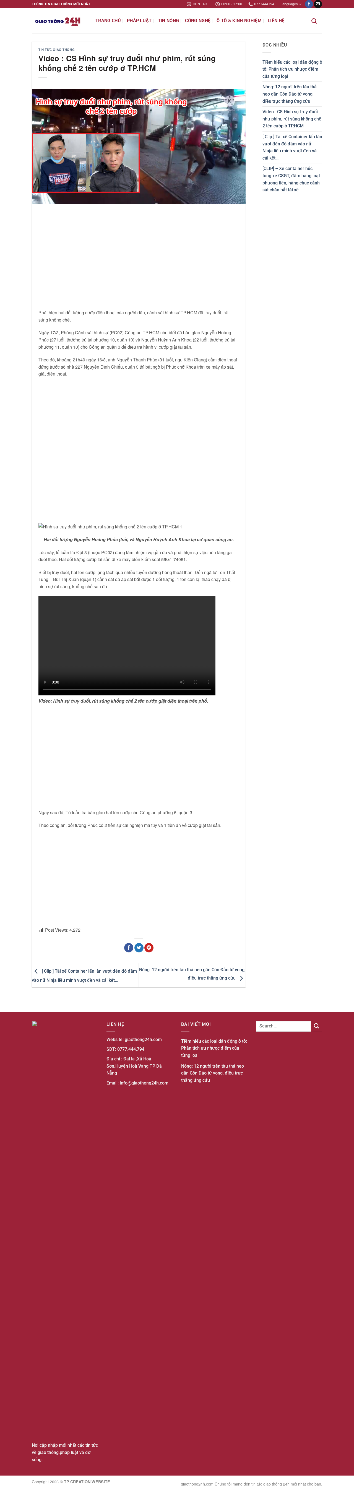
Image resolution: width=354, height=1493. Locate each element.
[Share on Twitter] (139, 947)
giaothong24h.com (143, 1039)
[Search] (314, 21)
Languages (289, 4)
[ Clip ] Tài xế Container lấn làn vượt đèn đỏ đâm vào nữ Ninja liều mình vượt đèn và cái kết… (292, 147)
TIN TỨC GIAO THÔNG (56, 49)
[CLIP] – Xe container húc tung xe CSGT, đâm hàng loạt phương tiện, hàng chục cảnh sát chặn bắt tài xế (291, 179)
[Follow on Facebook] (309, 4)
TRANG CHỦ (108, 20)
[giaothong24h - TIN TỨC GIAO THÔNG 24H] (59, 21)
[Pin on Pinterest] (148, 947)
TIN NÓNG (168, 20)
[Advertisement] (138, 256)
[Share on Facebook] (128, 947)
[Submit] (316, 1026)
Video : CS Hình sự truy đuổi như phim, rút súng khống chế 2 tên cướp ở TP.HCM (291, 119)
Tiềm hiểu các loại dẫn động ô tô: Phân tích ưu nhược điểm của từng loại (292, 69)
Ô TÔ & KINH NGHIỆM (239, 20)
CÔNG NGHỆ (197, 20)
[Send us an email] (318, 4)
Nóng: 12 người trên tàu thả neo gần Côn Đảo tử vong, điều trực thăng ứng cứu (289, 94)
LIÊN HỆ (276, 20)
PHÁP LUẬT (139, 20)
